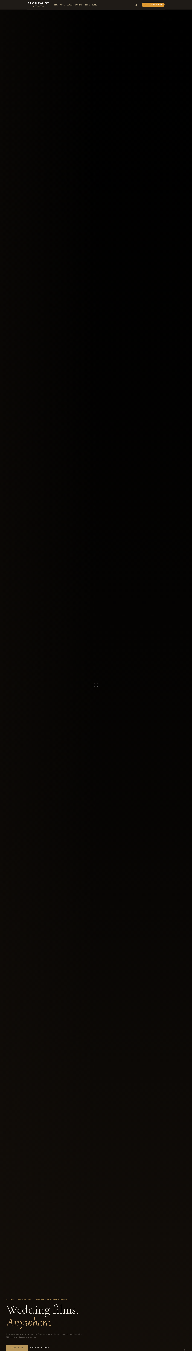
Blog (87, 5)
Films (55, 5)
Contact (79, 5)
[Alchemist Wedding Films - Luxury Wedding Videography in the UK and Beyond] (38, 4)
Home (94, 5)
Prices (63, 5)
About (70, 5)
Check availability (39, 1348)
